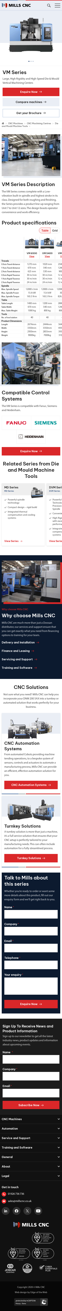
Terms (24, 1304)
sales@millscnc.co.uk (20, 1201)
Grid (55, 230)
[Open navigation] (57, 5)
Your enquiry (13, 974)
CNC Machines (15, 123)
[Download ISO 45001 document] (43, 1238)
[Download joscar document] (10, 1268)
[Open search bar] (49, 5)
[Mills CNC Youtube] (38, 1211)
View (31, 256)
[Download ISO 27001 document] (19, 1238)
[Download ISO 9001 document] (43, 1254)
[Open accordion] (57, 1119)
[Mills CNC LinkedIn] (6, 1211)
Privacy (18, 1304)
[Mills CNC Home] (16, 5)
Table (45, 230)
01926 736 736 (16, 1194)
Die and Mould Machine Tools (30, 124)
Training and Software (17, 1147)
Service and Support (16, 1138)
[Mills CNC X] (27, 1211)
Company (11, 924)
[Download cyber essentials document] (48, 1268)
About (6, 1166)
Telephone (12, 958)
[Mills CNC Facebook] (16, 1211)
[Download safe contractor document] (27, 1268)
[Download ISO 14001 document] (19, 1254)
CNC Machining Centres (39, 123)
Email (8, 941)
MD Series (11, 487)
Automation (10, 1128)
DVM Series (54, 491)
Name (9, 907)
